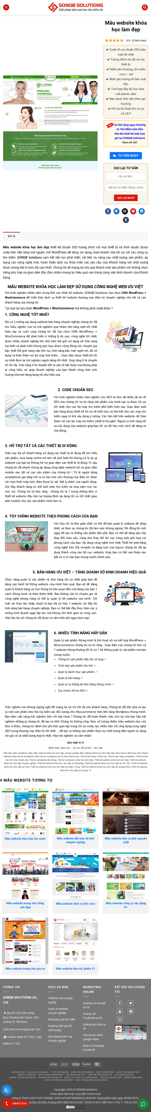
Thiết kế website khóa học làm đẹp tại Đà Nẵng (60, 763)
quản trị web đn (27, 1075)
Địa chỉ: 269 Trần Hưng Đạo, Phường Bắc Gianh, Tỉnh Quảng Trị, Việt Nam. (21, 1017)
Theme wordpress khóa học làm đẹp (75, 760)
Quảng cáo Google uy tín (94, 1005)
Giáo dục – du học (70, 748)
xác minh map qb (123, 1075)
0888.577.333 (25, 1037)
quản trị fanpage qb (127, 1072)
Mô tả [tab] (11, 236)
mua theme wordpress (51, 1075)
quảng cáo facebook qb (22, 1077)
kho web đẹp (18, 1072)
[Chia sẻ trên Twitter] (116, 211)
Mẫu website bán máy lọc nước (25, 838)
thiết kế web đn (105, 1072)
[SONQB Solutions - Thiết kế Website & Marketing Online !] (75, 7)
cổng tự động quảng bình (59, 1080)
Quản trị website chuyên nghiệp (58, 1011)
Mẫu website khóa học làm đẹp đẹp (96, 753)
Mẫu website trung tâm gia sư (25, 968)
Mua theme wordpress (23, 756)
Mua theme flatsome (125, 753)
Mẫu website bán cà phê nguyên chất (126, 840)
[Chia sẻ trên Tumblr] (126, 220)
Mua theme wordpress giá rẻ (49, 756)
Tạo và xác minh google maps (93, 1037)
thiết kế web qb (59, 1072)
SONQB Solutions (29, 257)
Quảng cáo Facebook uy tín (92, 1015)
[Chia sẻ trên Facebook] (108, 211)
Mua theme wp (71, 756)
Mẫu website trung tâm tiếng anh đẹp (25, 905)
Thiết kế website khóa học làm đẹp (111, 760)
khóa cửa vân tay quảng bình (81, 1077)
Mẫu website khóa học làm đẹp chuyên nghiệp (55, 753)
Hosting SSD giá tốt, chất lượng (60, 1028)
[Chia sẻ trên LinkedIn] (142, 211)
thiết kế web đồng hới (99, 1075)
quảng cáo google (38, 1072)
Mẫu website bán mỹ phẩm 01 (75, 968)
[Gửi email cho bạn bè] (125, 211)
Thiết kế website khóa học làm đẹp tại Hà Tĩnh (107, 763)
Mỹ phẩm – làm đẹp (92, 748)
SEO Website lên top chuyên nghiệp (60, 1038)
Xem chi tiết (129, 142)
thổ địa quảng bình (111, 1077)
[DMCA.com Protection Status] (75, 1106)
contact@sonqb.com (28, 1029)
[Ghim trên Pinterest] (133, 211)
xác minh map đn (75, 1075)
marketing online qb (50, 1077)
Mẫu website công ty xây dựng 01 (126, 905)
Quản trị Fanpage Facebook (93, 1047)
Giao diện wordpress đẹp (20, 753)
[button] (6, 7)
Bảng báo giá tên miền (61, 1019)
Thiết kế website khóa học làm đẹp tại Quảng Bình (105, 767)
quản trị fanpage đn (82, 1072)
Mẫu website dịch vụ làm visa (75, 903)
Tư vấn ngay (127, 155)
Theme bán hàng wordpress (121, 756)
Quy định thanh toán (88, 1093)
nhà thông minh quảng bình (91, 1080)
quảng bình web (133, 1077)
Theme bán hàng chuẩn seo (93, 756)
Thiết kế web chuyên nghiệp (60, 1000)
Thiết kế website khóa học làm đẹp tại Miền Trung (54, 767)
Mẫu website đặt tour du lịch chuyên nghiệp (75, 840)
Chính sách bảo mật (62, 1093)
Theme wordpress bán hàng (42, 760)
